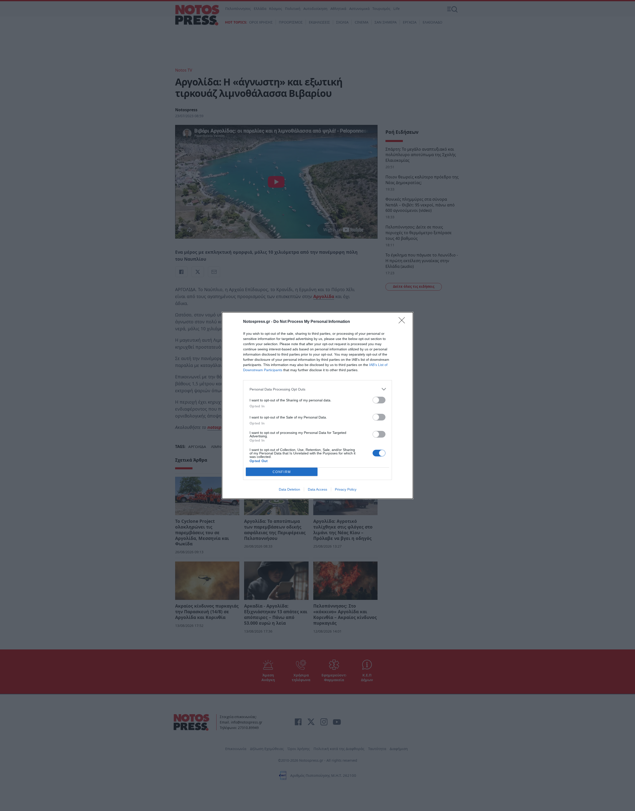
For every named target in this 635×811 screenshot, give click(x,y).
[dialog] (317, 405)
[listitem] (317, 389)
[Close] (403, 322)
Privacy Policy (345, 489)
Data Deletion (289, 489)
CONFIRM (282, 472)
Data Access (317, 489)
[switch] (379, 400)
